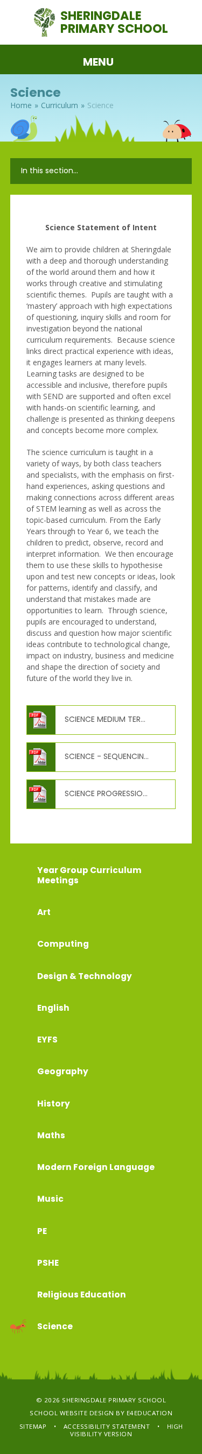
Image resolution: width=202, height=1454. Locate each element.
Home (21, 105)
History (53, 1103)
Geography (62, 1071)
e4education (150, 1413)
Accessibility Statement (107, 1426)
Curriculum (59, 105)
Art (44, 912)
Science (100, 105)
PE (42, 1231)
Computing (63, 943)
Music (50, 1198)
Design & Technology (84, 976)
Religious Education (81, 1294)
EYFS (47, 1039)
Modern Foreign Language (96, 1167)
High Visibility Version (126, 1430)
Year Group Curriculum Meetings (89, 875)
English (53, 1007)
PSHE (48, 1262)
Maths (51, 1135)
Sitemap (33, 1426)
